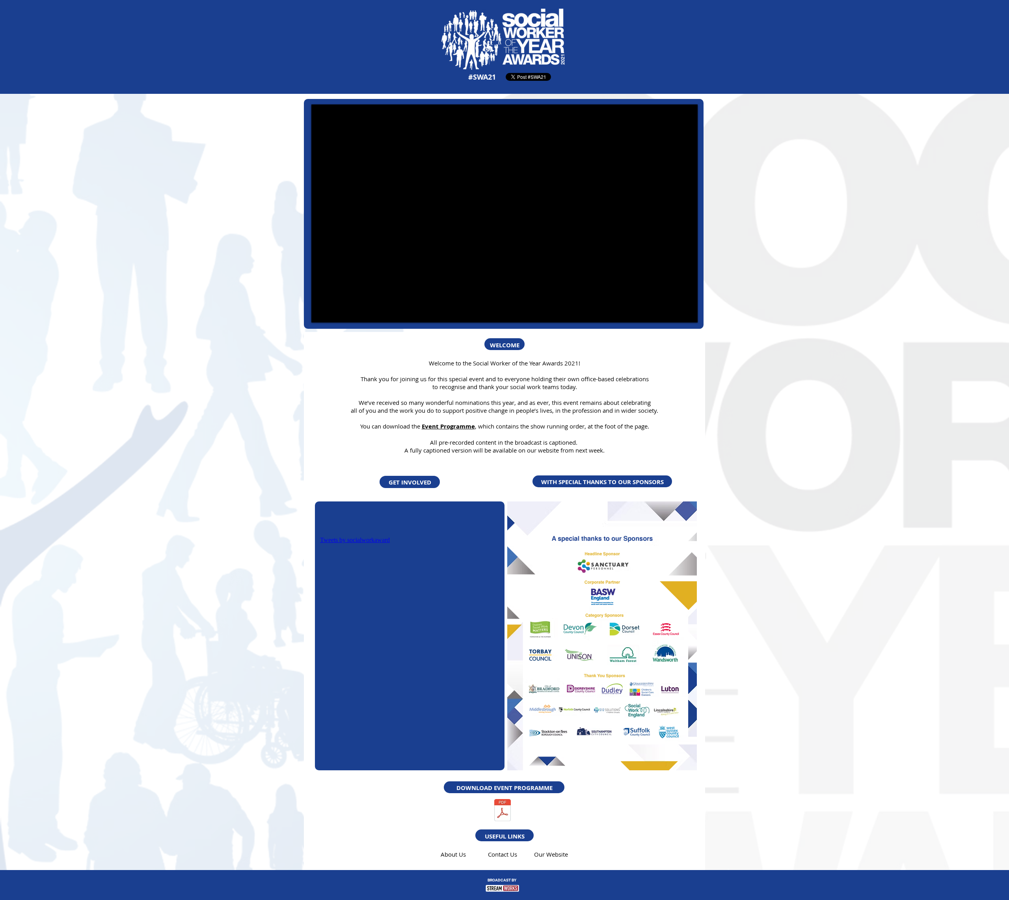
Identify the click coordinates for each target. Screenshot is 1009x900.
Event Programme (448, 426)
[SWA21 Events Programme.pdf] (502, 811)
